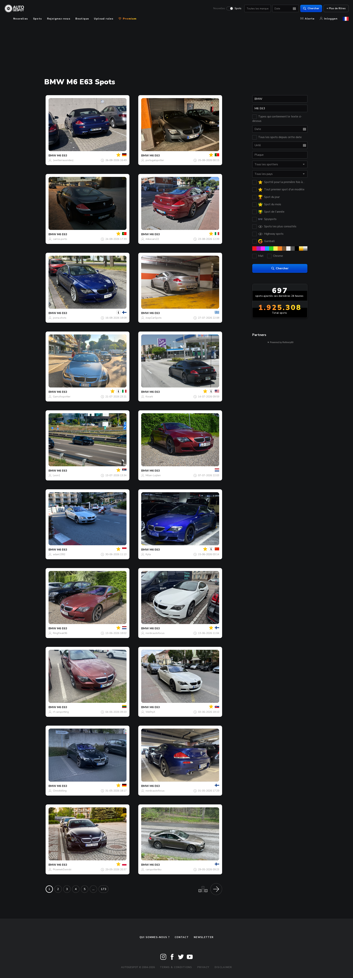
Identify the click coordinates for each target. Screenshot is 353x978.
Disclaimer (223, 967)
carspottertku (153, 869)
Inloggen (331, 18)
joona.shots (59, 318)
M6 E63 (62, 156)
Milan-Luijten (153, 475)
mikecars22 (152, 239)
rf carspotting (61, 712)
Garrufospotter (61, 396)
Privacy (203, 967)
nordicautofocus (155, 633)
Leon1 (56, 475)
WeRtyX (150, 712)
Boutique (82, 18)
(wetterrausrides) (63, 160)
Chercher (313, 8)
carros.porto (60, 239)
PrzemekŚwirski (62, 869)
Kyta (148, 554)
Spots (238, 8)
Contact (182, 937)
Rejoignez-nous (58, 18)
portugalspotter (155, 160)
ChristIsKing (60, 790)
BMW (52, 156)
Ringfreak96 (60, 633)
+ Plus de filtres (336, 8)
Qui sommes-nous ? (155, 937)
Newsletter (203, 937)
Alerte (309, 18)
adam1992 (59, 554)
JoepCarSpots (154, 318)
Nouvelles (219, 8)
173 (103, 889)
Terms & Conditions (176, 967)
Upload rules (103, 18)
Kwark (149, 396)
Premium (129, 18)
